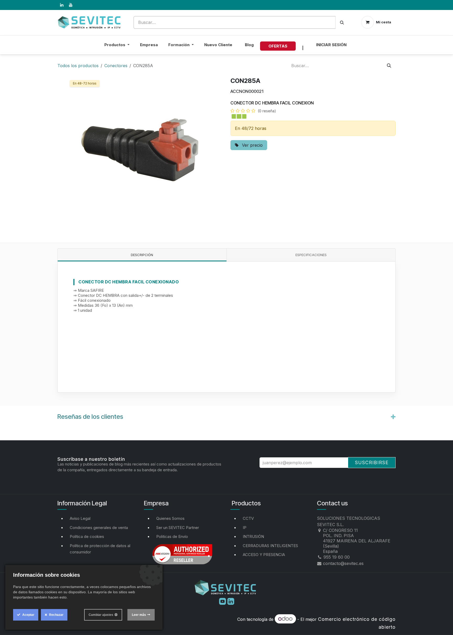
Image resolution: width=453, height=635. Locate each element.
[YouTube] (70, 5)
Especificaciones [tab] (311, 255)
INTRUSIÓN (253, 536)
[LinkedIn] (62, 5)
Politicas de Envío (172, 536)
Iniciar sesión (331, 44)
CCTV (248, 518)
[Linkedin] (230, 601)
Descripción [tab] (142, 255)
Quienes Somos (170, 518)
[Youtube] (223, 601)
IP (244, 527)
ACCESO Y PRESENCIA (264, 554)
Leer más (139, 615)
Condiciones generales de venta (99, 527)
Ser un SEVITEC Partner (177, 527)
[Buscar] (342, 22)
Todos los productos (78, 65)
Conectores (115, 65)
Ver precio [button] (252, 145)
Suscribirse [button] (372, 462)
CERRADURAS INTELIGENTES (270, 545)
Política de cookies (87, 536)
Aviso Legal (80, 518)
